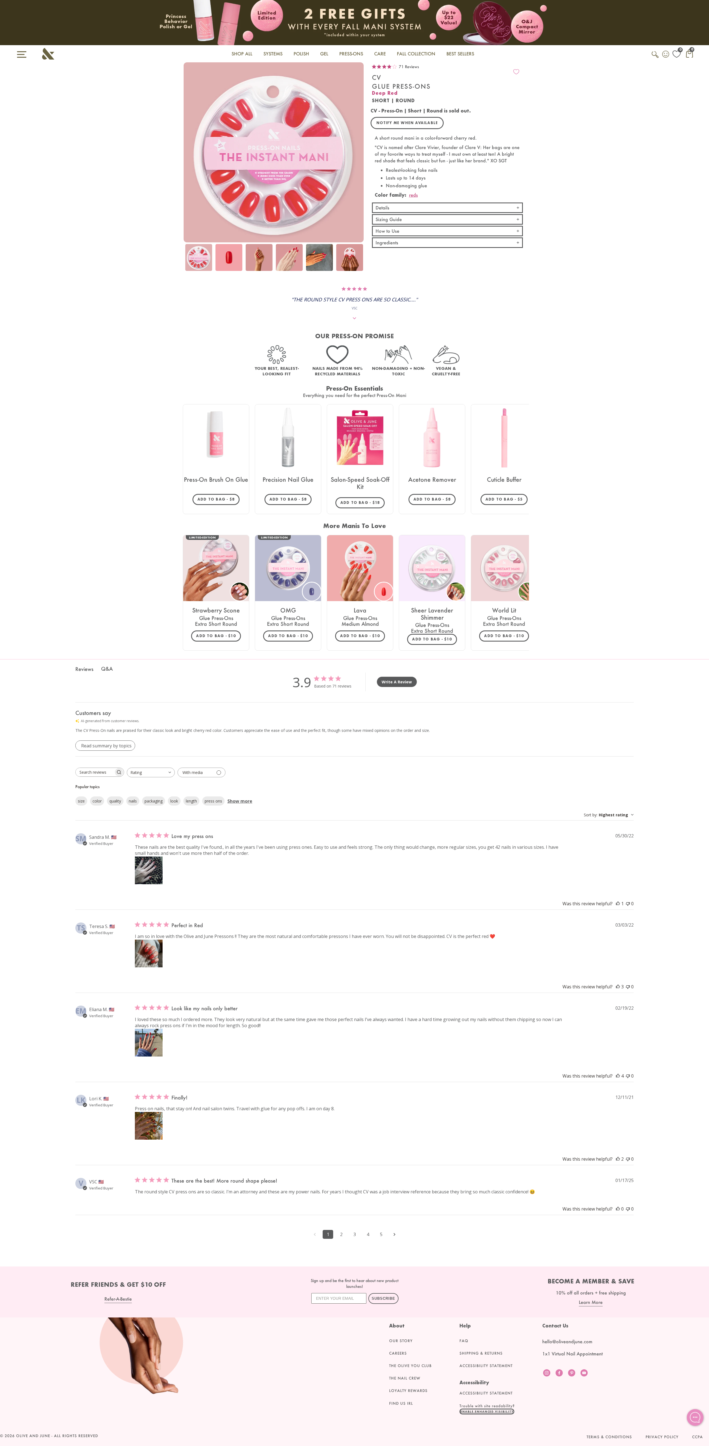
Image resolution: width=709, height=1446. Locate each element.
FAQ (463, 1341)
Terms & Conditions (609, 1437)
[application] (695, 1417)
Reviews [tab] (84, 669)
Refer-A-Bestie (118, 1299)
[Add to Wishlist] (516, 71)
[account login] (666, 54)
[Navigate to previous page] (314, 1234)
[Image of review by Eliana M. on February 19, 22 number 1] (149, 1043)
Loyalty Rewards (408, 1390)
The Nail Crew (404, 1378)
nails (133, 801)
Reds (413, 195)
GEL (324, 54)
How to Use (387, 231)
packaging (154, 801)
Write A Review (397, 681)
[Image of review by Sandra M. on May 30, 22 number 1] (149, 870)
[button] (486, 1411)
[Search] (655, 57)
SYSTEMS (272, 54)
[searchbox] (95, 772)
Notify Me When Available (407, 123)
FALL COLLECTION (416, 54)
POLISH (301, 54)
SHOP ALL (242, 54)
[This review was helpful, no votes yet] (618, 1209)
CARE (380, 54)
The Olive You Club (410, 1365)
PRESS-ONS (351, 54)
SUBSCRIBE (383, 1298)
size (81, 801)
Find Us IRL (401, 1403)
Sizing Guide (389, 219)
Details (382, 208)
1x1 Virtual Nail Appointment (572, 1354)
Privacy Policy (662, 1437)
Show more (239, 801)
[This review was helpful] (618, 987)
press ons (213, 801)
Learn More (591, 1302)
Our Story (401, 1341)
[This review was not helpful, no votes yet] (628, 904)
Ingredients (387, 242)
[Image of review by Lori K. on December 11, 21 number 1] (149, 1126)
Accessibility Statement (486, 1365)
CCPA (697, 1437)
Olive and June (33, 1436)
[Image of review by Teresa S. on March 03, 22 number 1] (149, 953)
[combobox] (151, 772)
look (174, 801)
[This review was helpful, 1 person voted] (618, 904)
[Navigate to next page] (394, 1234)
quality (115, 801)
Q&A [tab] (107, 668)
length (191, 801)
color (97, 801)
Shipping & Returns (481, 1353)
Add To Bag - (218, 499)
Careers (398, 1353)
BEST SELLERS (460, 54)
